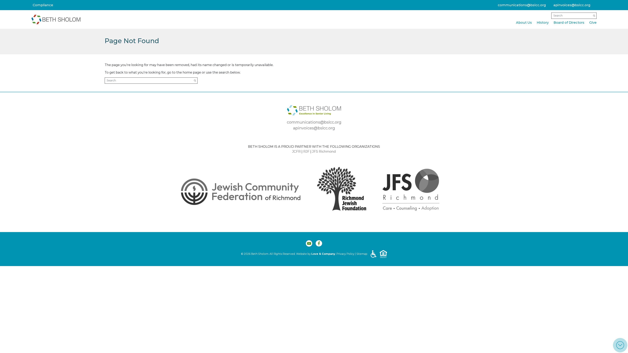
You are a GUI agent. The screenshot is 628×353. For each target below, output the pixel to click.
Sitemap (362, 253)
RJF (306, 151)
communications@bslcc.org (522, 5)
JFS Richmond (324, 151)
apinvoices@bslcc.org (571, 5)
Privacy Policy (345, 253)
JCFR (296, 151)
